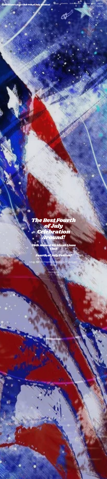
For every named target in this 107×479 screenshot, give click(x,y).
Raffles (100, 3)
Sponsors (91, 6)
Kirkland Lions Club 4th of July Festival (27, 4)
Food (93, 3)
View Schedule (53, 272)
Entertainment (75, 3)
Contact (100, 6)
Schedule (64, 3)
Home (56, 3)
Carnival (86, 3)
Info (84, 6)
